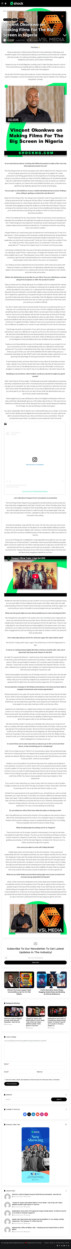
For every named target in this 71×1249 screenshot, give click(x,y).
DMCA (67, 1242)
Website (39, 1072)
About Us (52, 1242)
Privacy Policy (60, 1242)
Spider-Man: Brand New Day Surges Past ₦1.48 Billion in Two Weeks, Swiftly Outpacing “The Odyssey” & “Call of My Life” (38, 1220)
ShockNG (22, 19)
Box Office (13, 11)
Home (6, 11)
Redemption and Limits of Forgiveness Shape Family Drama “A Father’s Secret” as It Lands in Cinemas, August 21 (57, 1022)
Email (6, 1072)
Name (6, 1064)
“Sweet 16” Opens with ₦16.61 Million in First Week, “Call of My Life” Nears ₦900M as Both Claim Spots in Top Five (35, 1022)
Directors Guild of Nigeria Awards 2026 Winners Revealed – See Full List (13, 1020)
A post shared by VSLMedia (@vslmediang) (35, 491)
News (14, 19)
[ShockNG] (16, 3)
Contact (46, 1242)
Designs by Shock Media (34, 1242)
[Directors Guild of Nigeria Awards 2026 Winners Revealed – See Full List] (13, 1011)
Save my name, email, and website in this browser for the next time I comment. (33, 1079)
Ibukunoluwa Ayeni (18, 1196)
